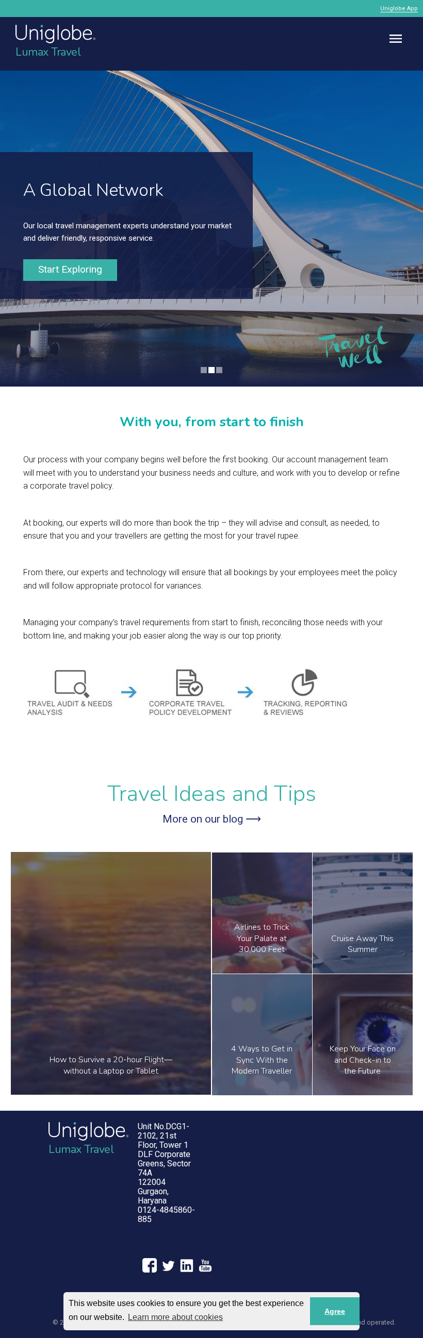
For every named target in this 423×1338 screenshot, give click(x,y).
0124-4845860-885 (166, 1214)
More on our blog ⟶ (211, 819)
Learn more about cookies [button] (175, 1317)
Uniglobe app (399, 8)
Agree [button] (334, 1311)
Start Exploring (70, 269)
